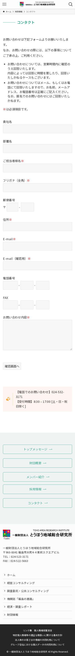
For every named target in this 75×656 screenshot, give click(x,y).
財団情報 (12, 614)
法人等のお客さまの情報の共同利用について (37, 639)
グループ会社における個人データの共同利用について (37, 644)
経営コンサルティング (21, 583)
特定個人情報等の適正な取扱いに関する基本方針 (37, 635)
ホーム (11, 575)
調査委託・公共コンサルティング (28, 591)
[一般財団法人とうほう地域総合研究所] (37, 4)
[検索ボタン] (70, 4)
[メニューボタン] (4, 4)
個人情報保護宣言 (43, 630)
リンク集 (27, 630)
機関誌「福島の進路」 (21, 599)
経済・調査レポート (19, 607)
